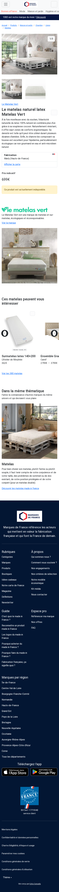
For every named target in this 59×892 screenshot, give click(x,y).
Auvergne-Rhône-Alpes (13, 739)
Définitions (7, 596)
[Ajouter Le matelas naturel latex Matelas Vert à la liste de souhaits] (54, 112)
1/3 (51, 38)
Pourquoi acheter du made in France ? (12, 645)
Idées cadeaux (9, 579)
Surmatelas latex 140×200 (19, 356)
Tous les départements (13, 756)
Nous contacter (39, 594)
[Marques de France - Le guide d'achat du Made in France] (30, 4)
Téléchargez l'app (29, 764)
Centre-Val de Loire (11, 688)
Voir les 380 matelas (12, 373)
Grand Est (6, 711)
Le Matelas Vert (10, 104)
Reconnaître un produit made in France (13, 627)
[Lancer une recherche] (54, 4)
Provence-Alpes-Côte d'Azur (16, 745)
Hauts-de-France (10, 705)
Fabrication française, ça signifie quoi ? (14, 664)
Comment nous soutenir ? (44, 562)
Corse (5, 751)
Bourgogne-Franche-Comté (15, 694)
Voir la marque (9, 223)
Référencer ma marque (42, 616)
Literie (48, 25)
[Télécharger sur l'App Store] (15, 772)
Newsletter (7, 602)
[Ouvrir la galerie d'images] (29, 54)
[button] (29, 853)
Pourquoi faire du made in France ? (14, 655)
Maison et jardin (35, 11)
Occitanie (6, 734)
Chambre (39, 25)
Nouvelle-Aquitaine (11, 728)
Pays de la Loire (10, 716)
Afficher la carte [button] (12, 164)
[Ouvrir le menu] (6, 4)
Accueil (4, 25)
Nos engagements (40, 568)
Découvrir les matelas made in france (20, 488)
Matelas (8, 28)
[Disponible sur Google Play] (44, 772)
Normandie (7, 699)
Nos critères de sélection (44, 574)
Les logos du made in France (12, 636)
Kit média (36, 588)
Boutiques (7, 574)
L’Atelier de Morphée (12, 359)
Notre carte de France (13, 585)
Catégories (7, 557)
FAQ (33, 627)
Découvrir (41, 17)
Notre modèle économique (38, 581)
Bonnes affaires (9, 11)
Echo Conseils (35, 884)
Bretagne (6, 722)
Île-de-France (8, 682)
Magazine (6, 591)
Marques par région (15, 677)
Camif (44, 359)
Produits (13, 25)
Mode (22, 11)
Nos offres (36, 622)
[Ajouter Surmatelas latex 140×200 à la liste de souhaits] (32, 313)
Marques (6, 562)
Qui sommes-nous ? (41, 557)
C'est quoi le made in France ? (12, 618)
